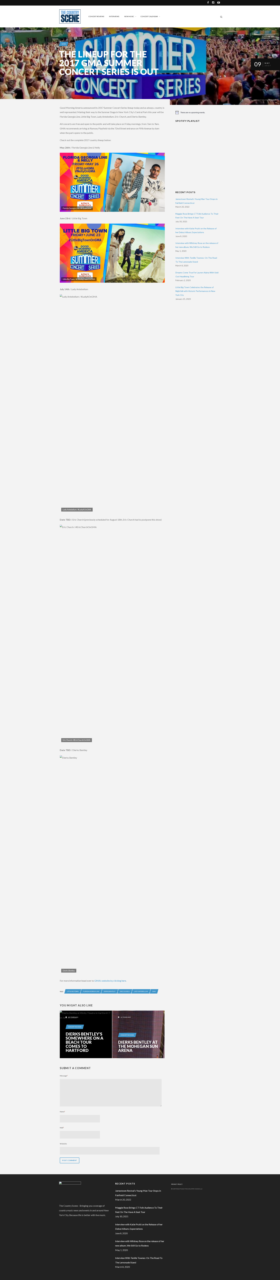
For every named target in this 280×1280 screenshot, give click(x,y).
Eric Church (125, 991)
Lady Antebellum (141, 991)
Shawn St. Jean (75, 82)
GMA (154, 991)
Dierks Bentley (110, 991)
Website (63, 1144)
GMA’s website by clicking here (110, 980)
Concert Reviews (96, 16)
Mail (62, 1128)
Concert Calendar (149, 16)
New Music (129, 16)
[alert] (197, 112)
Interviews (114, 16)
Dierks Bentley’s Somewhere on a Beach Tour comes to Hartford (84, 1042)
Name (62, 1112)
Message (64, 1076)
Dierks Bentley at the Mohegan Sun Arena (138, 1046)
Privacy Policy (177, 1184)
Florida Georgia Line (91, 991)
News (64, 44)
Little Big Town (73, 991)
